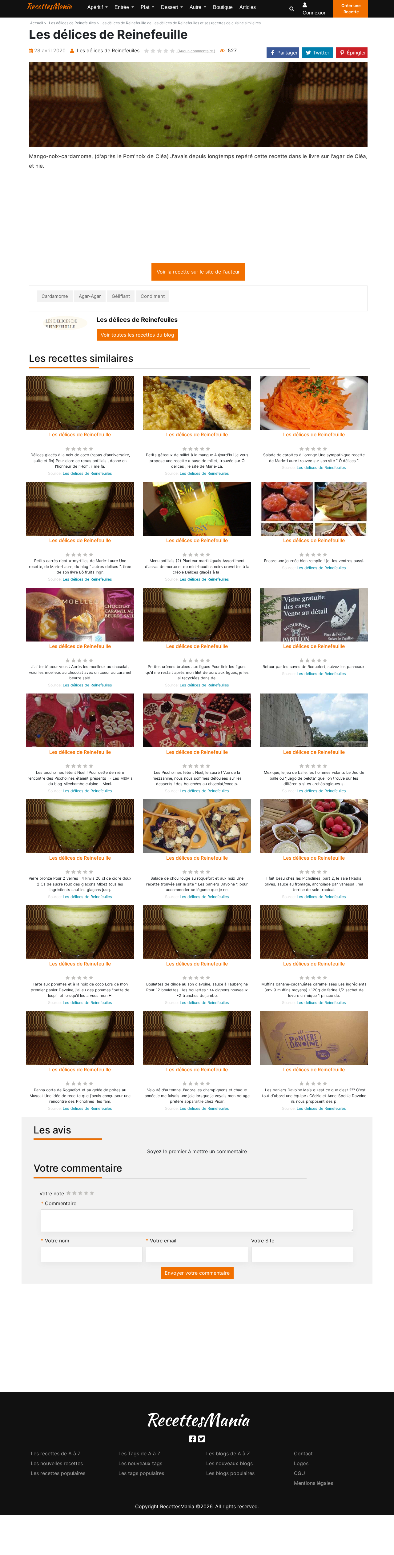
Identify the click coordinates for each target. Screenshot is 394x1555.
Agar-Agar (90, 297)
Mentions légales (313, 1484)
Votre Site (262, 1242)
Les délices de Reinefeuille (80, 436)
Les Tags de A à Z (139, 1455)
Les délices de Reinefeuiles (87, 474)
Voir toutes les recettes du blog (137, 336)
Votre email (163, 1242)
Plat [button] (146, 7)
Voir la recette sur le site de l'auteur (198, 273)
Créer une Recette (351, 8)
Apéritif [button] (95, 7)
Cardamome (55, 297)
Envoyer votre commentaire (197, 1274)
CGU (299, 1474)
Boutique (223, 7)
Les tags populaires (141, 1474)
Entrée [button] (122, 7)
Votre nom (57, 1242)
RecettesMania (49, 6)
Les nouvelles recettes (57, 1464)
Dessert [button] (170, 7)
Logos (301, 1464)
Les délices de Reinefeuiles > (74, 23)
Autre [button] (196, 7)
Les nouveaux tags (140, 1464)
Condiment (153, 297)
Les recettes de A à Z (56, 1455)
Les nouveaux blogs (229, 1464)
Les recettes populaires (58, 1474)
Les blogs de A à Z (228, 1455)
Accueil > (38, 23)
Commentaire (60, 1204)
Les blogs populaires (230, 1474)
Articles (247, 7)
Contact (303, 1455)
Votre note (51, 1195)
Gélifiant (121, 297)
